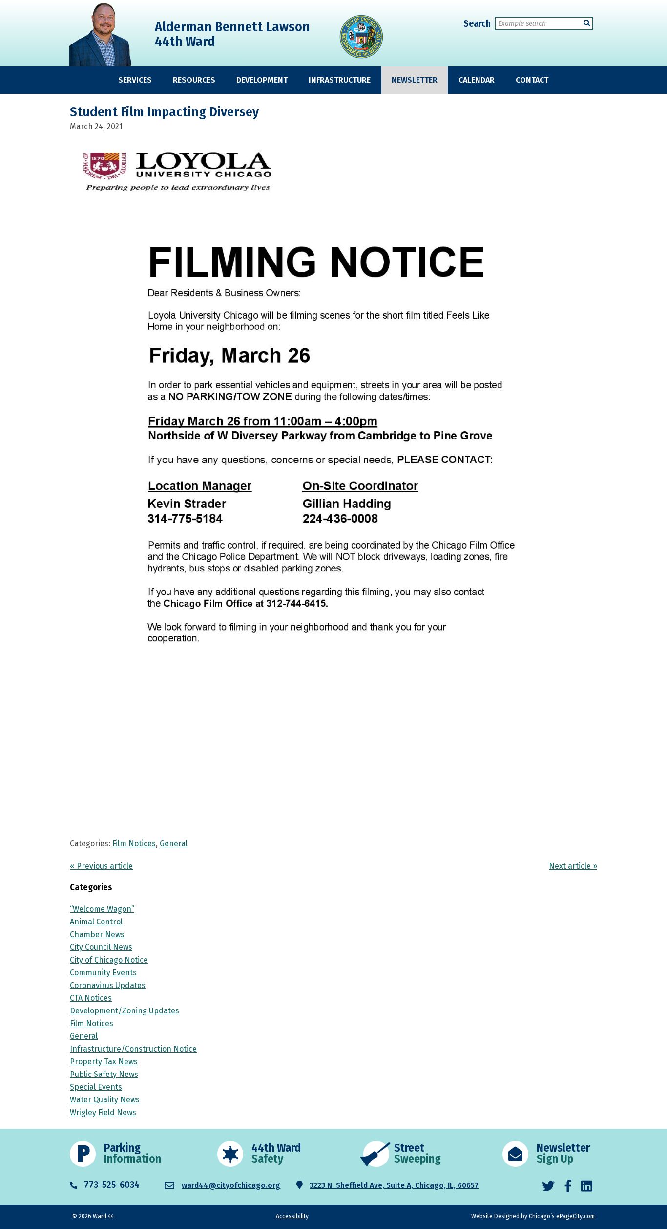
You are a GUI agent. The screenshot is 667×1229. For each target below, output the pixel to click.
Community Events (103, 972)
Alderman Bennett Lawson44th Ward (232, 34)
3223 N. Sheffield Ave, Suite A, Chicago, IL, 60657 (394, 1185)
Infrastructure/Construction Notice (133, 1048)
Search (477, 23)
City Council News (101, 947)
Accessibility (292, 1216)
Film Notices (134, 843)
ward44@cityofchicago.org (231, 1185)
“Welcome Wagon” (102, 909)
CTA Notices (91, 998)
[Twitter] (548, 1186)
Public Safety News (104, 1074)
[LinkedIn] (586, 1186)
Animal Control (96, 921)
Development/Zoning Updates (124, 1010)
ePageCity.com (575, 1216)
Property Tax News (104, 1061)
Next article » (573, 866)
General (174, 843)
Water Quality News (105, 1099)
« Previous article (101, 866)
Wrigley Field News (103, 1112)
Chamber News (97, 934)
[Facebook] (568, 1186)
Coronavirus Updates (108, 985)
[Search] (587, 23)
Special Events (96, 1087)
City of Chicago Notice (109, 960)
